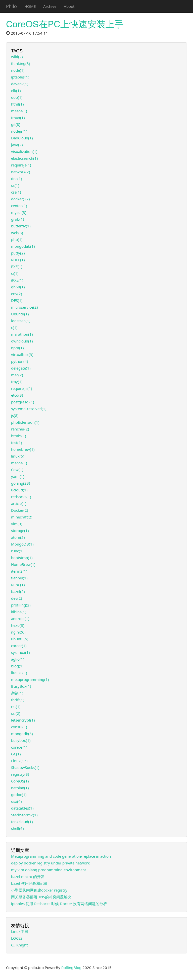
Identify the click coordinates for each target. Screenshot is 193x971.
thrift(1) (17, 699)
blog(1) (17, 665)
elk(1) (16, 90)
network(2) (20, 171)
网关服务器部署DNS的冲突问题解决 (41, 896)
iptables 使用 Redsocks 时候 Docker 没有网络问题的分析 (59, 903)
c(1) (14, 327)
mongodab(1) (23, 246)
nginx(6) (18, 632)
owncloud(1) (22, 340)
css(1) (16, 192)
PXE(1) (16, 266)
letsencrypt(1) (23, 720)
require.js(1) (21, 388)
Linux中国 (19, 931)
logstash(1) (20, 320)
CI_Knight (19, 944)
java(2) (17, 144)
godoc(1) (19, 794)
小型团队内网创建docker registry (39, 890)
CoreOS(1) (20, 780)
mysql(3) (18, 212)
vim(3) (16, 523)
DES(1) (17, 300)
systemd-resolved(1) (28, 408)
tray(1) (17, 381)
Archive (49, 6)
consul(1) (19, 726)
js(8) (15, 415)
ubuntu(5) (19, 638)
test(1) (16, 442)
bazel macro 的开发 (27, 876)
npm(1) (17, 347)
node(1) (18, 70)
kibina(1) (18, 611)
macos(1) (19, 462)
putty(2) (18, 252)
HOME (30, 6)
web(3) (17, 232)
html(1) (17, 104)
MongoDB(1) (22, 544)
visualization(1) (24, 151)
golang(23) (20, 483)
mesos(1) (19, 110)
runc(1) (17, 550)
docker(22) (20, 198)
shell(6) (17, 828)
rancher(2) (20, 428)
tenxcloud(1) (22, 821)
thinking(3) (20, 63)
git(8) (15, 124)
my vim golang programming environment (48, 869)
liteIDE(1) (19, 672)
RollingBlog (71, 967)
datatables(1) (22, 808)
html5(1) (18, 435)
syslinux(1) (20, 652)
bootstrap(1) (22, 557)
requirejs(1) (21, 164)
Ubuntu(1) (20, 313)
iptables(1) (20, 76)
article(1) (18, 503)
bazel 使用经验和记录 (29, 883)
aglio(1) (17, 659)
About (69, 6)
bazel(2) (18, 591)
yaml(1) (17, 476)
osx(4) (16, 801)
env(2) (16, 293)
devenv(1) (19, 83)
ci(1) (15, 273)
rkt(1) (16, 706)
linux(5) (17, 456)
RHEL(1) (18, 259)
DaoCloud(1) (22, 137)
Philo (11, 6)
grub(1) (17, 219)
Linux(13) (19, 760)
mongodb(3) (22, 733)
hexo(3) (17, 625)
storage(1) (20, 530)
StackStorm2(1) (24, 814)
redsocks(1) (21, 496)
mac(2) (17, 374)
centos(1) (19, 205)
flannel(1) (19, 577)
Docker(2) (19, 510)
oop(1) (17, 97)
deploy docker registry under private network (50, 862)
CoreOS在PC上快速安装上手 (65, 23)
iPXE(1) (17, 280)
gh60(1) (18, 286)
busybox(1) (21, 740)
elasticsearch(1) (24, 158)
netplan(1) (20, 787)
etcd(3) (17, 395)
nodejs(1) (19, 131)
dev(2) (16, 598)
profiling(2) (21, 604)
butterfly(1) (21, 225)
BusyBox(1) (21, 686)
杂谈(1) (17, 692)
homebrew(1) (23, 449)
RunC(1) (18, 584)
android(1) (20, 618)
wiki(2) (17, 56)
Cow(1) (17, 469)
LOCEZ (17, 938)
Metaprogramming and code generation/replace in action (61, 856)
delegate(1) (21, 368)
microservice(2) (24, 307)
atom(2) (18, 537)
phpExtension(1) (25, 422)
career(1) (19, 645)
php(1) (17, 239)
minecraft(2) (21, 516)
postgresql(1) (22, 401)
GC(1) (16, 753)
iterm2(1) (19, 571)
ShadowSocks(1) (25, 767)
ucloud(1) (19, 489)
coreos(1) (19, 747)
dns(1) (16, 178)
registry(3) (20, 774)
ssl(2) (15, 713)
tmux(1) (18, 117)
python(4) (19, 361)
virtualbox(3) (22, 354)
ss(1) (15, 185)
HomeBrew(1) (23, 564)
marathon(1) (22, 334)
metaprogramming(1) (30, 679)
